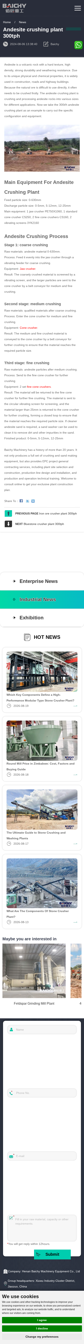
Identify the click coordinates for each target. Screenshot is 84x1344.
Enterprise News (39, 581)
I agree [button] (42, 1320)
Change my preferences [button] (42, 1336)
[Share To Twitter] (28, 501)
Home (7, 22)
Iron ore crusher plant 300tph (58, 513)
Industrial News (38, 599)
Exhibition (32, 617)
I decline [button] (42, 1328)
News (22, 22)
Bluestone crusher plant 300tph (44, 524)
